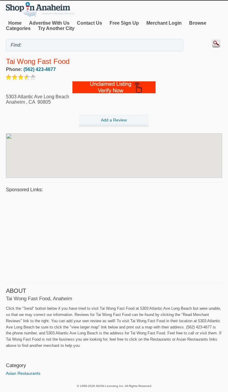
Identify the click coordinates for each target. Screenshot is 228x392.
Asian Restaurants (23, 373)
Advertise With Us (49, 23)
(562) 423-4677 (39, 69)
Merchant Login (164, 23)
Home (15, 23)
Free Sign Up (124, 23)
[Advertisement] (114, 236)
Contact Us (89, 23)
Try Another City (56, 28)
